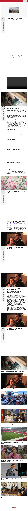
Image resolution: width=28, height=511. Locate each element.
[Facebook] (3, 22)
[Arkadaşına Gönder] (3, 28)
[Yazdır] (3, 29)
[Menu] (24, 1)
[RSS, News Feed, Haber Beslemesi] (15, 507)
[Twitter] (3, 24)
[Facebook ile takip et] (13, 507)
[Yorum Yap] (3, 30)
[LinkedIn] (3, 25)
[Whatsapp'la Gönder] (3, 26)
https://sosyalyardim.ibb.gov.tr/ (11, 223)
